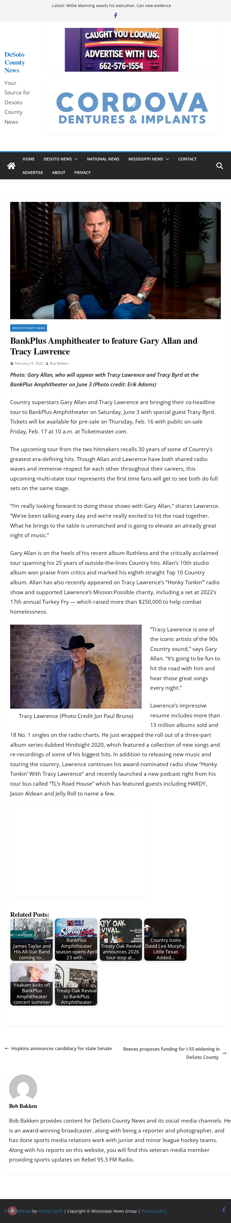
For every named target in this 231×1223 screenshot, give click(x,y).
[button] (75, 159)
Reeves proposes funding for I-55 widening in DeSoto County (171, 1053)
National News (103, 159)
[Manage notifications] (12, 1210)
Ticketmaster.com (103, 431)
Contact (187, 159)
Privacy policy (154, 1211)
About (58, 172)
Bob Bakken (59, 363)
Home (29, 159)
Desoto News (58, 159)
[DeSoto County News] (11, 166)
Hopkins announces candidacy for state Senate (61, 1048)
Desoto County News (28, 328)
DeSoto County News (15, 62)
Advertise (33, 172)
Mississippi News (145, 159)
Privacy (82, 172)
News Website (18, 1211)
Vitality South (50, 1211)
